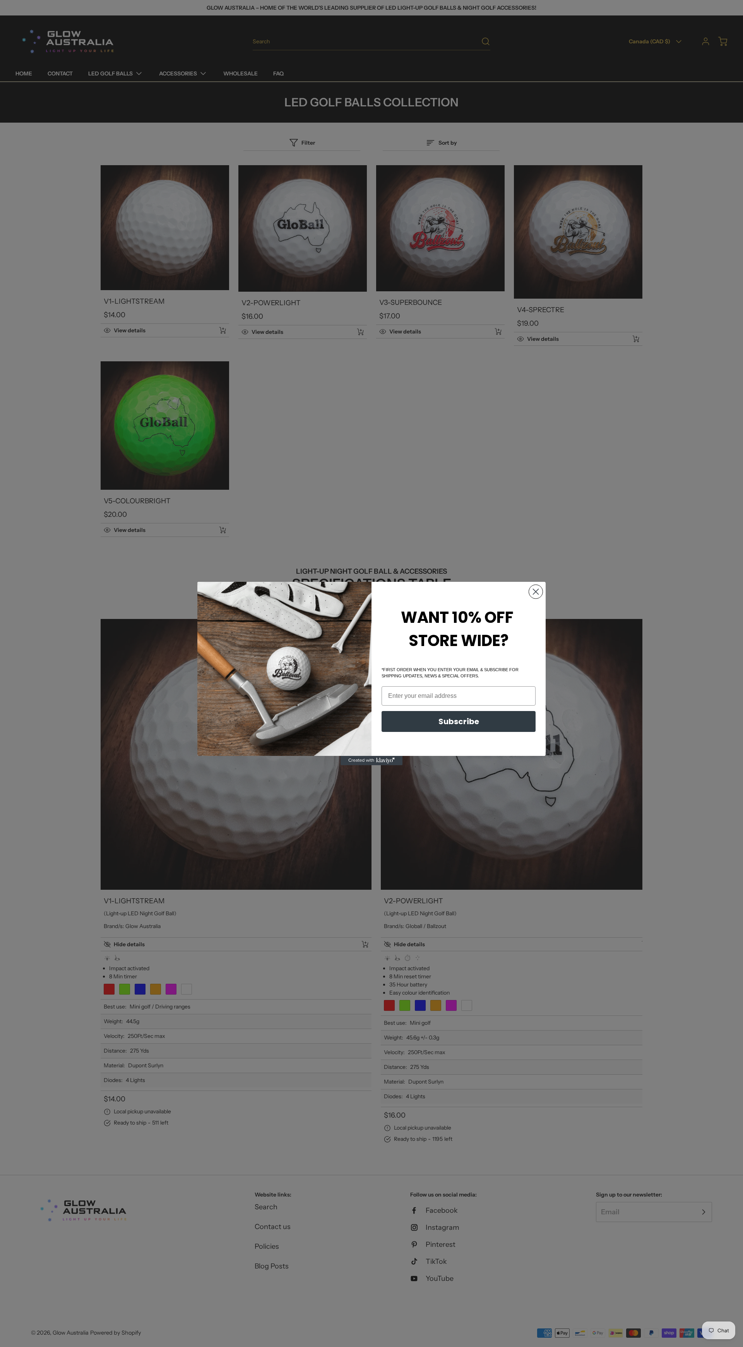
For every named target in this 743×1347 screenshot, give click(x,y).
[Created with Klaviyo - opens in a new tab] (371, 760)
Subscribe (458, 721)
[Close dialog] (536, 591)
